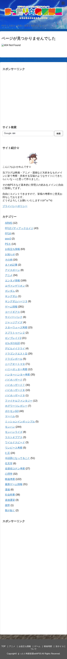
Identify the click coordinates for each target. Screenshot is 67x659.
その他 (8, 259)
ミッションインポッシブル (20, 421)
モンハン (10, 427)
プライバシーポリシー (14, 206)
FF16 (8, 233)
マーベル (10, 416)
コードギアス (12, 312)
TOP (3, 646)
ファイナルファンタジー (18, 400)
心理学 (8, 474)
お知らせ (10, 254)
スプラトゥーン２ (15, 332)
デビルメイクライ (15, 348)
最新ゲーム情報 (13, 484)
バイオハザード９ (15, 395)
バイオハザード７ (15, 385)
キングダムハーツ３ (16, 301)
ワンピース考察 (13, 447)
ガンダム (10, 291)
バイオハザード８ (15, 390)
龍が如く (10, 510)
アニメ (8, 275)
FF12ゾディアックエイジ (19, 228)
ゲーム (37, 646)
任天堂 (8, 463)
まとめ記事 (11, 264)
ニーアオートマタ (15, 364)
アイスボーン (12, 270)
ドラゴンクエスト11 (16, 353)
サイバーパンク (13, 317)
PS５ (8, 244)
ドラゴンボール (13, 359)
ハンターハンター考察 (17, 374)
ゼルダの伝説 (12, 343)
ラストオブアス (13, 437)
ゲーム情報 (11, 306)
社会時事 (10, 494)
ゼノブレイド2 (13, 338)
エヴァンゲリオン (15, 285)
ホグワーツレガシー (16, 406)
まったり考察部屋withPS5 (29, 653)
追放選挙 (10, 500)
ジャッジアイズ (13, 322)
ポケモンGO (12, 411)
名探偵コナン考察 (15, 468)
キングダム (11, 296)
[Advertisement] (25, 98)
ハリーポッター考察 (16, 369)
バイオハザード (13, 379)
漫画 (7, 489)
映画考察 (10, 479)
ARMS (8, 223)
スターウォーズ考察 (16, 327)
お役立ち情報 (12, 249)
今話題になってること (17, 458)
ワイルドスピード (15, 442)
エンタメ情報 (12, 280)
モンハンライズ (13, 432)
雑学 (7, 505)
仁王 (7, 453)
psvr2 (8, 238)
